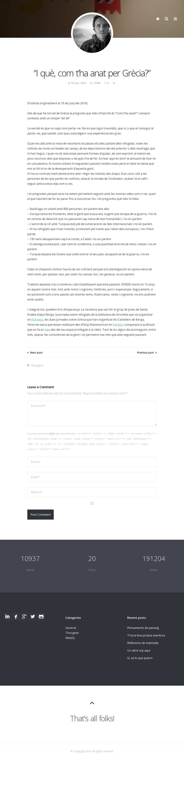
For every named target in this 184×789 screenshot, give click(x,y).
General (70, 628)
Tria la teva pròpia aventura (146, 635)
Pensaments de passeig (143, 628)
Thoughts (37, 365)
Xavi (47, 330)
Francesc (37, 320)
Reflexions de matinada (142, 643)
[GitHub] (41, 616)
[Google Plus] (24, 616)
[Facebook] (16, 616)
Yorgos (118, 325)
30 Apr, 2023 (79, 83)
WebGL (70, 638)
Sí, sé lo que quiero (140, 658)
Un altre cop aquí (138, 650)
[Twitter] (32, 616)
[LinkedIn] (7, 616)
